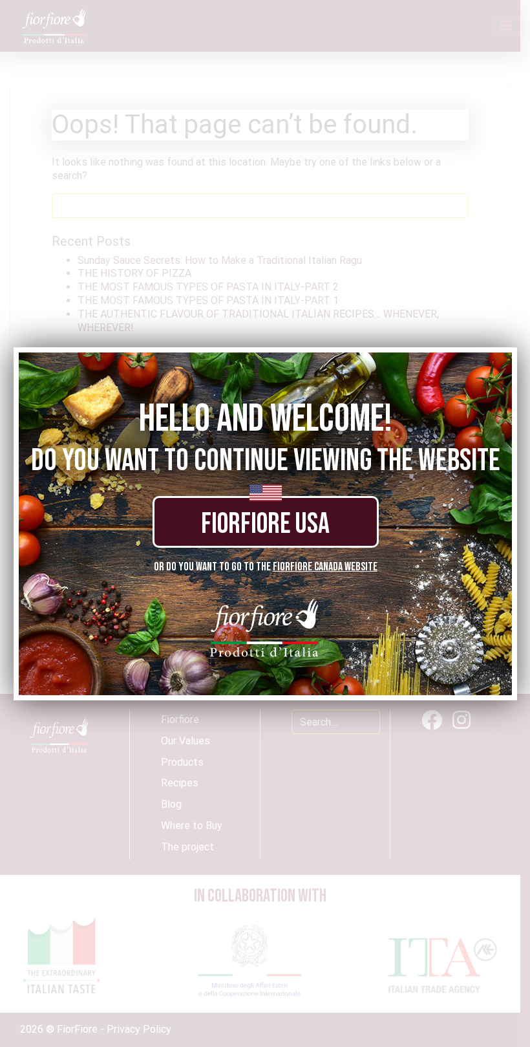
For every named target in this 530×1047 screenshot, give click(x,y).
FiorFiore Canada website (325, 567)
